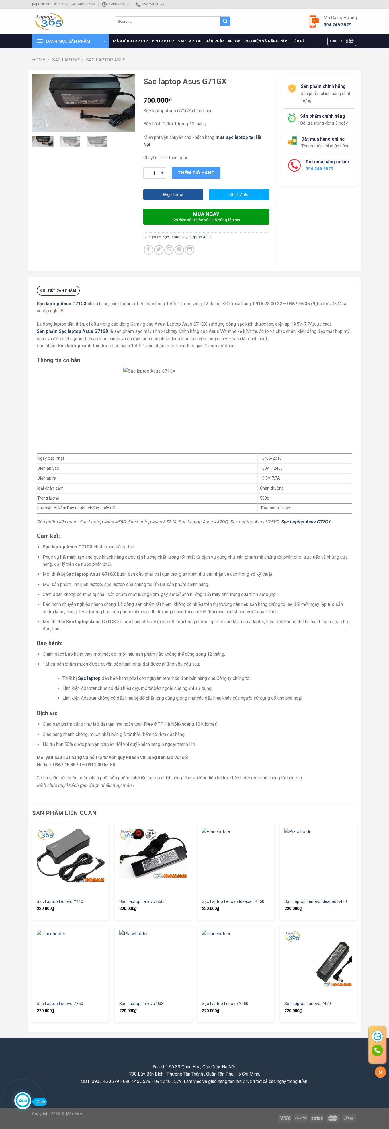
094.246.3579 (337, 25)
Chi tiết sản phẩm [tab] (58, 290)
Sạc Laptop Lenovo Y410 (60, 901)
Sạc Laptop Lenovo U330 (142, 1003)
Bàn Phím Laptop (223, 41)
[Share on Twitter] (158, 250)
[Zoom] (39, 124)
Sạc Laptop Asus (106, 60)
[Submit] (225, 21)
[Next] (125, 103)
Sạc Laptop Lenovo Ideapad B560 (233, 901)
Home (38, 60)
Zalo (40, 1102)
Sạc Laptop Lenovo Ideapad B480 (315, 901)
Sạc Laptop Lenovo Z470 (307, 1003)
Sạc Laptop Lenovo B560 (142, 901)
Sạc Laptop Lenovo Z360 (60, 1003)
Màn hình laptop (130, 41)
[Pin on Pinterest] (179, 250)
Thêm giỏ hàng (196, 173)
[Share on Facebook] (148, 250)
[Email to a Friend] (169, 250)
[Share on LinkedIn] (189, 250)
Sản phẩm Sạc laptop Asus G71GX (72, 331)
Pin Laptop (163, 41)
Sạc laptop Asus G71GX (62, 303)
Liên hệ (298, 41)
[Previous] (41, 103)
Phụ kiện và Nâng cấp (265, 41)
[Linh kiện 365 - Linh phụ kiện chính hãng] (69, 21)
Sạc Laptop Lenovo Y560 (225, 1003)
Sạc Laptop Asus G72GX (306, 522)
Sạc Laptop (190, 41)
